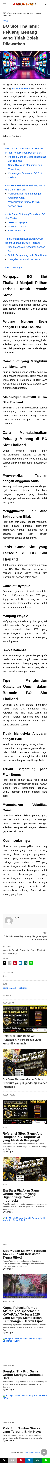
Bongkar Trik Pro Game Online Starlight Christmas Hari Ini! (23, 1375)
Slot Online (8, 1365)
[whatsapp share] (25, 963)
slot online (23, 988)
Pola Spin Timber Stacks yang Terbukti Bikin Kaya (22, 1429)
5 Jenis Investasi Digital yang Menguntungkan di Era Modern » (25, 938)
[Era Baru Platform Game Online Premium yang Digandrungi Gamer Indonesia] (25, 1062)
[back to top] (44, 1452)
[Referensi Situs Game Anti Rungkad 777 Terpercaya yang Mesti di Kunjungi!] (25, 1019)
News (5, 21)
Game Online (8, 1301)
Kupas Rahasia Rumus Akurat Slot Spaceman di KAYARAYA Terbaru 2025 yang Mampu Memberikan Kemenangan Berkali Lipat (23, 1314)
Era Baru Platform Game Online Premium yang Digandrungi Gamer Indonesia (25, 1083)
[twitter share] (4, 963)
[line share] (31, 963)
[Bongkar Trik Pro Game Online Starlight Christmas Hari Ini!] (25, 1350)
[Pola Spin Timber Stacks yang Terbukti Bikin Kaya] (25, 1407)
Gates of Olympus (17, 222)
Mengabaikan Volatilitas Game (24, 259)
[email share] (9, 963)
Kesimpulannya (13, 267)
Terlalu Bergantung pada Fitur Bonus (27, 255)
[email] (12, 1460)
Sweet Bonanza (16, 230)
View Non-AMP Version (32, 1452)
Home (5, 12)
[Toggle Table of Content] (5, 144)
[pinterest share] (15, 963)
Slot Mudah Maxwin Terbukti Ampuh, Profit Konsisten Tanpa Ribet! (24, 1254)
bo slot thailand (9, 988)
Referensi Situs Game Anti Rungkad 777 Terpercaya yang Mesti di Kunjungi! (22, 1040)
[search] (45, 4)
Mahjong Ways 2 (17, 226)
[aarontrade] (24, 4)
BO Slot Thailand (20, 88)
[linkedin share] (20, 963)
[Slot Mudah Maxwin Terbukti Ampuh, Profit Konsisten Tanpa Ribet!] (25, 1229)
